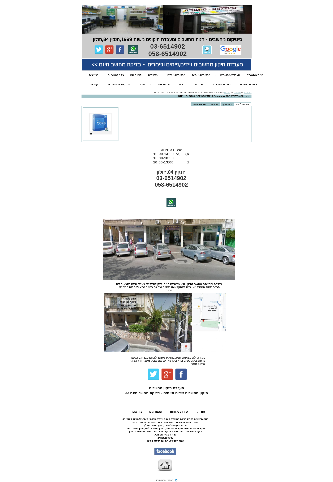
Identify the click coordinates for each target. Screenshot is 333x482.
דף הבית (247, 92)
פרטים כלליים (242, 104)
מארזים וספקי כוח (221, 84)
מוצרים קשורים (200, 104)
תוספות (215, 104)
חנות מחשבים (254, 75)
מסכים (182, 84)
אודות (142, 84)
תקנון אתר (93, 84)
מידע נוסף (227, 104)
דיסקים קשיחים (248, 84)
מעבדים (237, 92)
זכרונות (199, 84)
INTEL (227, 92)
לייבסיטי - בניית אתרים (165, 480)
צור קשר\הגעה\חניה (119, 84)
